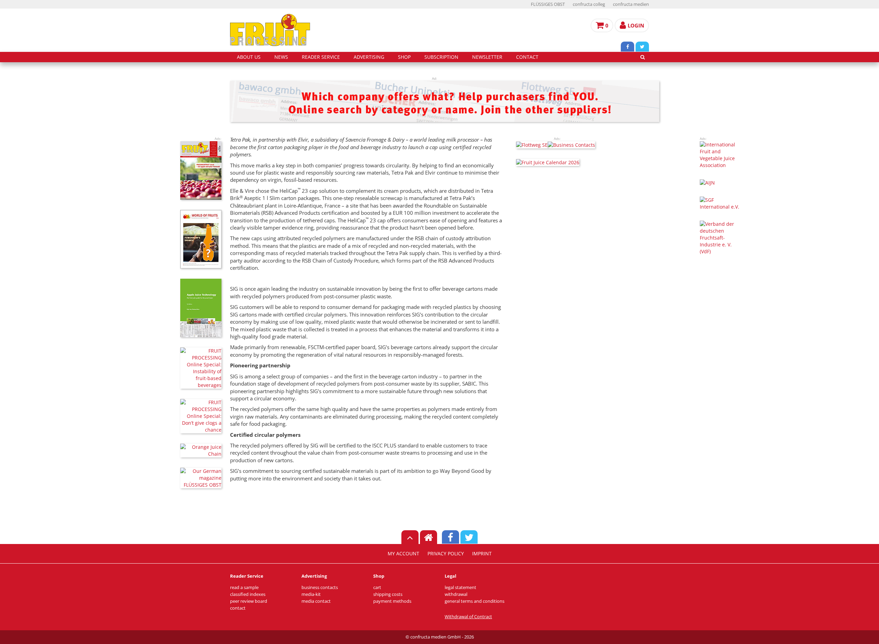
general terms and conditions (474, 601)
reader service (321, 57)
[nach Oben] (410, 537)
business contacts (319, 587)
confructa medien (631, 4)
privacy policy (445, 554)
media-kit (311, 594)
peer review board (248, 601)
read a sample (244, 587)
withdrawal (456, 594)
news (281, 57)
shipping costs (387, 594)
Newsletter (487, 57)
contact (527, 57)
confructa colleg (589, 4)
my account (403, 554)
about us (249, 57)
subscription (441, 57)
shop (404, 57)
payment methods (392, 601)
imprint (482, 554)
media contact (316, 601)
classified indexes (247, 594)
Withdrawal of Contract (468, 617)
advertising (369, 57)
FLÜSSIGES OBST (548, 4)
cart (377, 587)
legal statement (460, 587)
